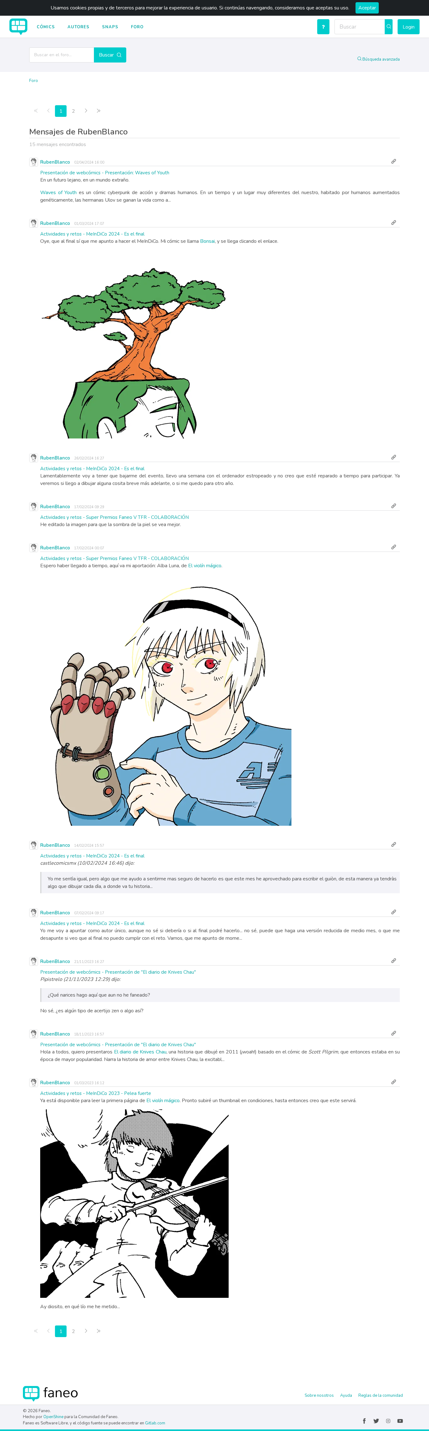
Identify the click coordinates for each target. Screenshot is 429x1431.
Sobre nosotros (319, 1395)
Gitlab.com (155, 1423)
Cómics (46, 27)
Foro (137, 27)
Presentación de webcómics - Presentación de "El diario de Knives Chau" (118, 972)
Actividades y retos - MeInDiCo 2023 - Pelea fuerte (95, 1093)
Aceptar (367, 7)
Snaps (110, 27)
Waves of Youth (58, 192)
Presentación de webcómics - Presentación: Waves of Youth (104, 173)
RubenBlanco (55, 162)
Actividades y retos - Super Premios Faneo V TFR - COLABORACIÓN (114, 517)
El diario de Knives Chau (140, 1051)
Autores (79, 27)
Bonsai (207, 241)
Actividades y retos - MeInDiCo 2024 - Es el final (92, 234)
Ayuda (346, 1395)
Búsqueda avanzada (380, 59)
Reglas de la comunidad (380, 1395)
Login (409, 27)
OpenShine (53, 1417)
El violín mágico (204, 565)
